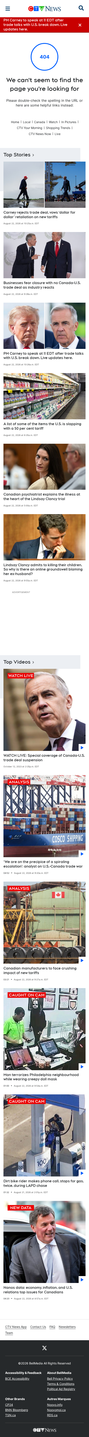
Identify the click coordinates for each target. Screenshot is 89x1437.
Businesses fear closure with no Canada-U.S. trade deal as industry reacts (42, 285)
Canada (39, 122)
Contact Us (38, 1327)
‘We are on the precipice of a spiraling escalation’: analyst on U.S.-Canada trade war (43, 864)
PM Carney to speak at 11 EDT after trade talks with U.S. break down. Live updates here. (43, 355)
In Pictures (68, 122)
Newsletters (67, 1327)
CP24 (9, 1405)
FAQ (52, 1327)
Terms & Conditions (60, 1384)
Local (26, 122)
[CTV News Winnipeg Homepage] (44, 8)
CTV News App (16, 1327)
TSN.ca (10, 1415)
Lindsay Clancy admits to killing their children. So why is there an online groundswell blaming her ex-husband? (43, 569)
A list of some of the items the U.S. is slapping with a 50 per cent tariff (42, 426)
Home (15, 122)
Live (57, 134)
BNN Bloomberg (16, 1410)
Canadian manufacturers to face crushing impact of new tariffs (39, 970)
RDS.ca (52, 1415)
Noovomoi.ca (56, 1410)
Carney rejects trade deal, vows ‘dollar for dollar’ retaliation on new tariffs (39, 214)
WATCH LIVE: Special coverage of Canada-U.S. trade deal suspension (44, 757)
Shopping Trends (58, 128)
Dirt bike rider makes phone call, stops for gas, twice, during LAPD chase (43, 1183)
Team (9, 1333)
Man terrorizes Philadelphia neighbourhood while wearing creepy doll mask (41, 1077)
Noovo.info (54, 1405)
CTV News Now (40, 134)
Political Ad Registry (61, 1389)
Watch (53, 122)
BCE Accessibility (17, 1378)
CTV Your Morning (29, 128)
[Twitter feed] (44, 1348)
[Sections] (7, 8)
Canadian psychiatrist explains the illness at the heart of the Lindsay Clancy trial (41, 496)
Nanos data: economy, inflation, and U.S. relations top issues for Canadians (38, 1290)
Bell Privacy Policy (60, 1378)
